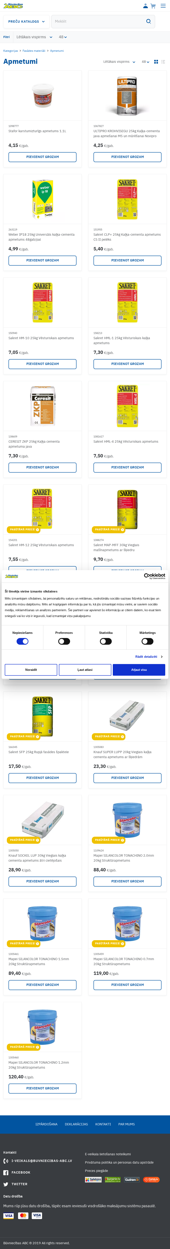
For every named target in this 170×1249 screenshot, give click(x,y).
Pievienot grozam (42, 157)
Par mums (126, 1124)
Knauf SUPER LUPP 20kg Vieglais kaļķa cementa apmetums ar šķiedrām (123, 755)
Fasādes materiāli (34, 50)
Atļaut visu (139, 669)
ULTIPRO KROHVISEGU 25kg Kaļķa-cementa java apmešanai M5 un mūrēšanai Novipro (127, 134)
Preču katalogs (23, 21)
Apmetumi (57, 50)
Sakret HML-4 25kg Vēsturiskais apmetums (126, 441)
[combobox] (103, 21)
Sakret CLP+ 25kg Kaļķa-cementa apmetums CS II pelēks (127, 237)
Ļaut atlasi (85, 669)
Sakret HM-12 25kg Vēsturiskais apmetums (41, 545)
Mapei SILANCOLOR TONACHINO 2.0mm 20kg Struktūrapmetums (124, 858)
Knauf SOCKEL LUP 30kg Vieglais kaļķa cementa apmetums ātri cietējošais (37, 858)
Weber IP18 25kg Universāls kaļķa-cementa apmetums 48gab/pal (41, 237)
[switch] (64, 641)
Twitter (20, 1184)
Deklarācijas (76, 1124)
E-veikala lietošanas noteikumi (108, 1154)
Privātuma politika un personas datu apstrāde (119, 1162)
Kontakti (103, 1124)
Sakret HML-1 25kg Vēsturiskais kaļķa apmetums (122, 341)
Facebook (21, 1172)
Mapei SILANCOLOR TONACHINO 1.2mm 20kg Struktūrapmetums (38, 1065)
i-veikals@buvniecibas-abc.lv (42, 1161)
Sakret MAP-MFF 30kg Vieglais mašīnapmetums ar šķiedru (116, 548)
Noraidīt (31, 669)
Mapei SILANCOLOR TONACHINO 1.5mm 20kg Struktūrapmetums (38, 962)
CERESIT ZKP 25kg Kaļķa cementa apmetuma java (34, 444)
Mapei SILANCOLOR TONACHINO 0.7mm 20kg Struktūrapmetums (124, 962)
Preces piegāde (96, 1171)
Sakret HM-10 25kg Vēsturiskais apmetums (41, 338)
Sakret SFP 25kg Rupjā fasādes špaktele (38, 752)
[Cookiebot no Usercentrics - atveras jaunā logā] (147, 576)
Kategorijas (10, 50)
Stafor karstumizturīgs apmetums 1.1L (37, 131)
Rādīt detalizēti (146, 656)
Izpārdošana (46, 1124)
